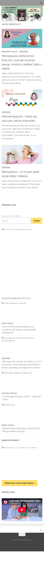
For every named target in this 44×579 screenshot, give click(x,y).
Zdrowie (23, 52)
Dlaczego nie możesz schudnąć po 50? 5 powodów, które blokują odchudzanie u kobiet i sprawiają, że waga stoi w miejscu (22, 364)
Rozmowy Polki (9, 52)
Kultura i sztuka (9, 393)
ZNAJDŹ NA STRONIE (11, 216)
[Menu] (41, 3)
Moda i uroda (8, 425)
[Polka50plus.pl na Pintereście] (37, 205)
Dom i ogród (7, 323)
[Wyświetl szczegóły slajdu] (22, 257)
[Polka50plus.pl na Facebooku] (30, 205)
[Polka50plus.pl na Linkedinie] (41, 205)
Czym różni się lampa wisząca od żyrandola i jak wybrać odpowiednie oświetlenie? (19, 329)
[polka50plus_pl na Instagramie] (33, 205)
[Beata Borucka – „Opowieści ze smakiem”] (22, 461)
